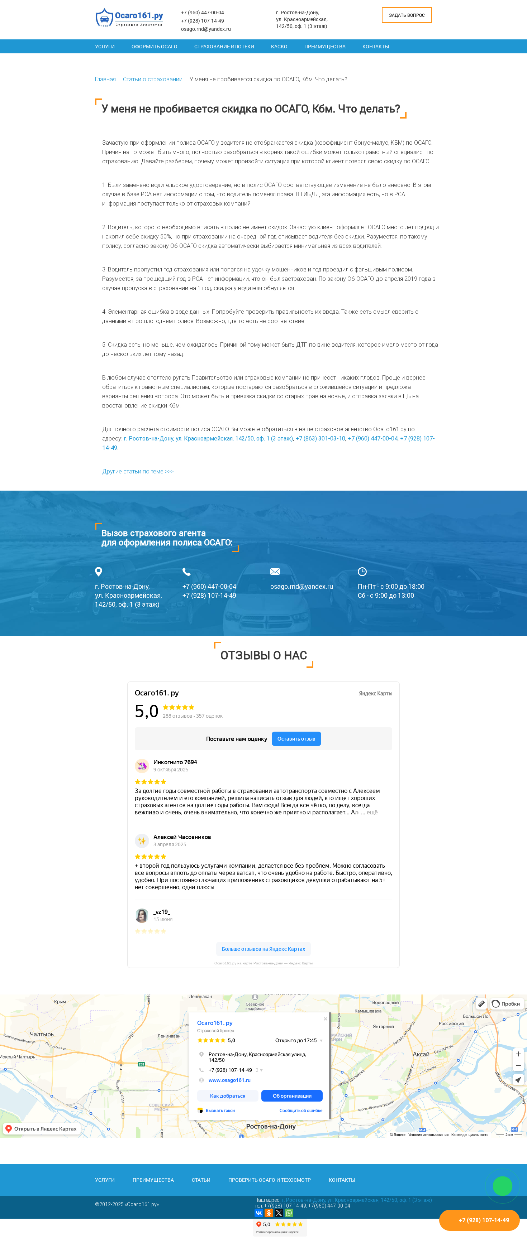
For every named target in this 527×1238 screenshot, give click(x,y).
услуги (105, 1179)
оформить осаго (154, 46)
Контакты (375, 46)
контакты (342, 1179)
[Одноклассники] (269, 1213)
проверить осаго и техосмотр (269, 1179)
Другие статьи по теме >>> (138, 471)
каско (279, 46)
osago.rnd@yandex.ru (206, 28)
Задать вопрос (407, 15)
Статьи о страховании (152, 79)
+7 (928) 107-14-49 (202, 20)
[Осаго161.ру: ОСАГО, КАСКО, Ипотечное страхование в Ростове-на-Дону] (129, 17)
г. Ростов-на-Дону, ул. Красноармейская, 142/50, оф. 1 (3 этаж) (302, 19)
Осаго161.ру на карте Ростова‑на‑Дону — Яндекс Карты (263, 963)
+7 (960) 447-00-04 (202, 12)
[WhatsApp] (289, 1213)
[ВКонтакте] (259, 1213)
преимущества (153, 1179)
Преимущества (325, 46)
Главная (105, 79)
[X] (279, 1213)
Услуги (105, 46)
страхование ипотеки (224, 46)
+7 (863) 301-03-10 (320, 438)
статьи (201, 1179)
